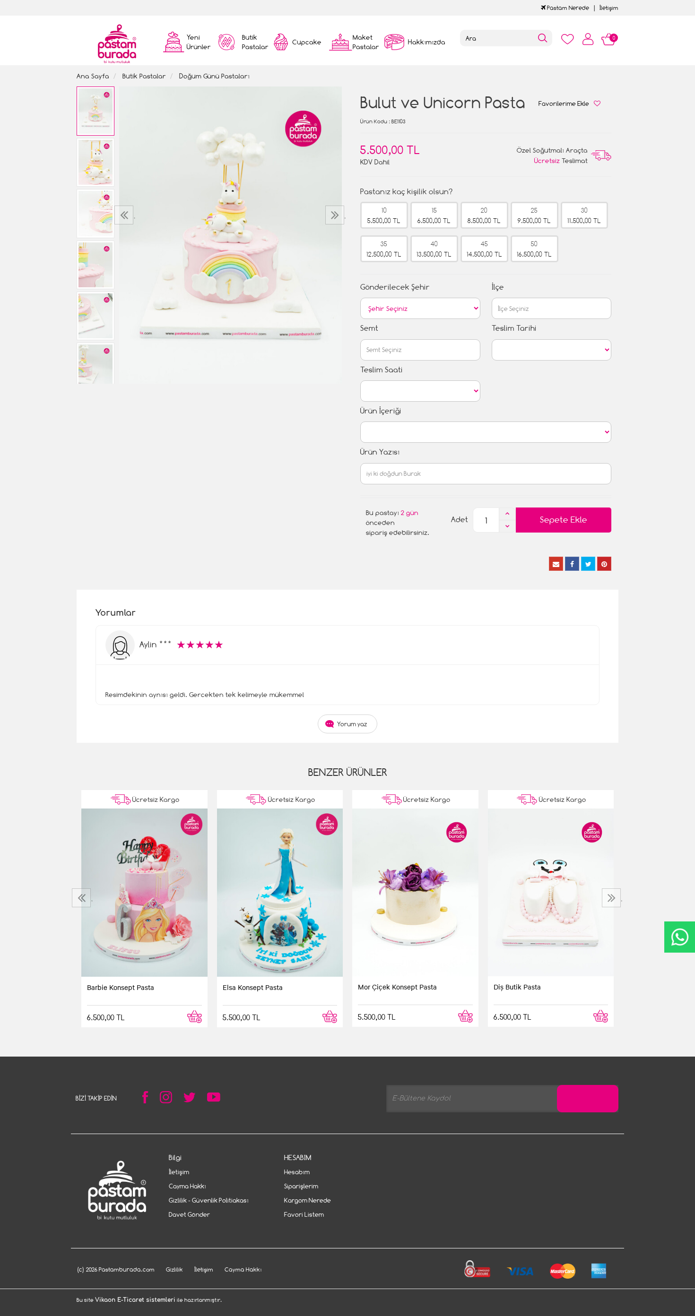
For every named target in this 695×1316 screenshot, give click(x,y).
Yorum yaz (352, 724)
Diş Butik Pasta (517, 986)
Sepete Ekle (563, 520)
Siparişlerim (301, 1186)
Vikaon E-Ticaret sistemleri (135, 1300)
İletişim (608, 7)
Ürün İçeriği (380, 410)
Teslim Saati (381, 369)
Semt (369, 328)
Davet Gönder (189, 1214)
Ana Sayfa (93, 76)
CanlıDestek (679, 937)
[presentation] (125, 215)
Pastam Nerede (567, 7)
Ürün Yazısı (380, 451)
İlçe (498, 287)
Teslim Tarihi (514, 328)
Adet (459, 519)
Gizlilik (174, 1269)
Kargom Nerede (307, 1200)
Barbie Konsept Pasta (120, 987)
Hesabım (297, 1172)
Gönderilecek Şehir (395, 287)
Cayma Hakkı (187, 1186)
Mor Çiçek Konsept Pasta (397, 986)
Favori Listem (304, 1214)
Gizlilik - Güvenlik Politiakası (209, 1200)
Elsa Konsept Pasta (253, 987)
